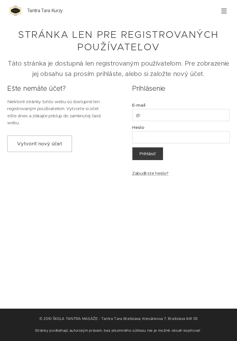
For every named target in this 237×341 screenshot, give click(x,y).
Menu (224, 10)
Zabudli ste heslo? (150, 173)
